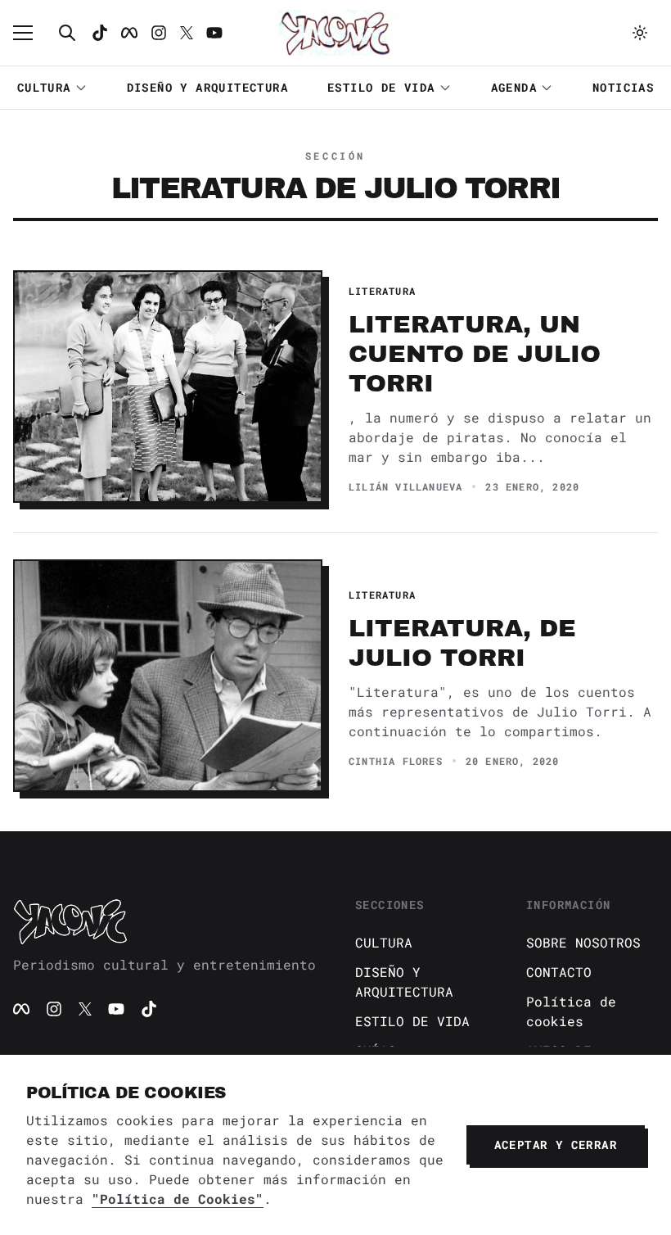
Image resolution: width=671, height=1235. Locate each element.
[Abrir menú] (31, 33)
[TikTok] (100, 33)
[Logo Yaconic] (335, 33)
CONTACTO (559, 971)
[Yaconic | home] (164, 921)
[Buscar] (67, 33)
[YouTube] (116, 1009)
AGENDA (514, 87)
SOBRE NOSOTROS (583, 942)
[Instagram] (159, 33)
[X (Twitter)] (85, 1009)
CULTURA (44, 87)
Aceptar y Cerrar (555, 1144)
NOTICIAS (623, 87)
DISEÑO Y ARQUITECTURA (207, 87)
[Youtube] (214, 33)
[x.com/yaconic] (186, 32)
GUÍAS (375, 1050)
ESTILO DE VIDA (381, 87)
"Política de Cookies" (177, 1198)
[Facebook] (129, 33)
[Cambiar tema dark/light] (640, 33)
